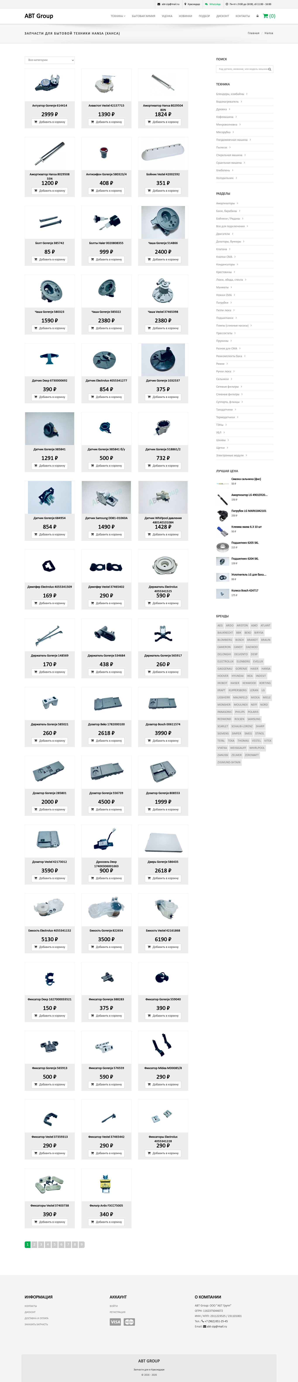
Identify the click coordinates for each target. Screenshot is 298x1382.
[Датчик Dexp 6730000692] (50, 360)
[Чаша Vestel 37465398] (163, 291)
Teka (231, 741)
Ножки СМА (224, 295)
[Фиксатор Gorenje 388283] (106, 978)
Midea (255, 697)
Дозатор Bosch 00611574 (163, 724)
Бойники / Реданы (228, 218)
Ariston (242, 625)
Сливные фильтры (227, 394)
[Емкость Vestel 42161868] (163, 910)
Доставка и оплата (36, 1318)
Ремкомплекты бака (229, 356)
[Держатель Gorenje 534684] (106, 635)
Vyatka (222, 748)
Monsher (224, 704)
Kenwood (249, 683)
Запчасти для (149, 1369)
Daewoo (252, 647)
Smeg (248, 733)
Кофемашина (224, 117)
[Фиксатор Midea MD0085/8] (163, 1047)
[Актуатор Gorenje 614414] (50, 85)
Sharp (260, 726)
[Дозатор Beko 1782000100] (106, 703)
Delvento (241, 654)
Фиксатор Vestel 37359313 (50, 1137)
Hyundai (238, 676)
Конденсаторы (225, 264)
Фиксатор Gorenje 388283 (106, 999)
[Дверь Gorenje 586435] (163, 841)
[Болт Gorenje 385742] (50, 222)
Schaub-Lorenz (242, 726)
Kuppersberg (238, 690)
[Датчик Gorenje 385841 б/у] (106, 428)
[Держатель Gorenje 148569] (50, 635)
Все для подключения (230, 226)
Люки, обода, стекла (229, 280)
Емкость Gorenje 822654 (106, 930)
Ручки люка (223, 371)
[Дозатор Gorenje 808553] (163, 772)
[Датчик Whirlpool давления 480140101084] (163, 497)
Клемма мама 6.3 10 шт (246, 527)
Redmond (224, 719)
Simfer (236, 733)
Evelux (258, 661)
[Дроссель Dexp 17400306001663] (106, 841)
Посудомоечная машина (232, 140)
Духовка (221, 109)
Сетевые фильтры (227, 386)
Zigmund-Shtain (229, 762)
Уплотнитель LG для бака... (248, 574)
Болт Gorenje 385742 (49, 243)
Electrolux (225, 661)
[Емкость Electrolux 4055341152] (50, 910)
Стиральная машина (229, 155)
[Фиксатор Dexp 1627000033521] (50, 978)
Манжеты (222, 287)
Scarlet (223, 726)
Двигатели (223, 234)
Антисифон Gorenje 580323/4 (106, 174)
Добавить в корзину (52, 122)
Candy (238, 647)
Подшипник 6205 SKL (245, 543)
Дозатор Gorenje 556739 (106, 793)
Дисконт (222, 16)
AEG (220, 625)
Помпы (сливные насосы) (232, 325)
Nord (264, 704)
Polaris (253, 712)
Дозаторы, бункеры (228, 241)
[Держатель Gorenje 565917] (163, 635)
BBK (238, 632)
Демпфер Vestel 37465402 (106, 587)
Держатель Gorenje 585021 (50, 724)
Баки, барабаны (226, 211)
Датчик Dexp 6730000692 (49, 380)
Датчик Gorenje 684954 (50, 518)
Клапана (221, 249)
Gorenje (241, 668)
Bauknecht (225, 632)
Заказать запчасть (36, 1324)
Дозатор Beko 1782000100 (106, 724)
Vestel (256, 741)
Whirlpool (257, 748)
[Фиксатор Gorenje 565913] (50, 1047)
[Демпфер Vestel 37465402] (106, 566)
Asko (254, 625)
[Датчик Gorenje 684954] (50, 497)
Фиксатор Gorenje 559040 (163, 999)
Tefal (221, 741)
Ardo (229, 625)
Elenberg (243, 661)
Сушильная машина (229, 163)
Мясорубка (223, 132)
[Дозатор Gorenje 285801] (50, 772)
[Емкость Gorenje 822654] (106, 910)
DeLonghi (224, 654)
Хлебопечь (223, 170)
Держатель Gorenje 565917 (163, 655)
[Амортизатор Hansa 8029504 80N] (163, 85)
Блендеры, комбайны (230, 94)
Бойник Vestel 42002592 (163, 174)
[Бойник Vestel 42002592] (163, 153)
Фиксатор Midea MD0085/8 (163, 1068)
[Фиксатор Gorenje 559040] (163, 978)
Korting (265, 683)
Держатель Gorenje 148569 (50, 655)
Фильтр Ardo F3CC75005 (106, 1205)
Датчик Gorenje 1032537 (163, 380)
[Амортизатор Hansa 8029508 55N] (50, 153)
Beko (248, 632)
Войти (114, 1306)
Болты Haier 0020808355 (106, 243)
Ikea (250, 676)
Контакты (243, 16)
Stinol (259, 733)
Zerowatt (252, 755)
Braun (265, 640)
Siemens (223, 733)
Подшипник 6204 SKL (245, 558)
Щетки (220, 448)
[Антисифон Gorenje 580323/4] (106, 153)
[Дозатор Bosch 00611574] (163, 703)
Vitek (267, 741)
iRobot (222, 683)
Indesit (261, 676)
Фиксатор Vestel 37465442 (106, 1137)
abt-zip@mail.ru (216, 1326)
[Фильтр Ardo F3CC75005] (106, 1185)
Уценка (167, 16)
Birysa (258, 632)
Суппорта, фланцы (228, 402)
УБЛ (218, 432)
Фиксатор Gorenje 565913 (49, 1068)
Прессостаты (224, 333)
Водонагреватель (227, 101)
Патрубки (222, 302)
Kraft (221, 690)
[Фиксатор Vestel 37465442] (106, 1116)
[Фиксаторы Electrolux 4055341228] (163, 1116)
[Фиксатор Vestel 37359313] (50, 1116)
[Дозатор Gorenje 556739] (106, 772)
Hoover (223, 676)
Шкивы (221, 440)
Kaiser (235, 683)
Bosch (239, 640)
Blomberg (225, 640)
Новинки (185, 16)
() (272, 16)
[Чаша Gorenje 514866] (163, 222)
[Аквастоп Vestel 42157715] (106, 85)
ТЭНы (219, 425)
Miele (267, 697)
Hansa (266, 668)
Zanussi (223, 755)
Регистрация (117, 1312)
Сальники (222, 379)
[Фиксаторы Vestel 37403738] (50, 1185)
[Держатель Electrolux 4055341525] (163, 566)
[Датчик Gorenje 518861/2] (163, 428)
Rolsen (239, 719)
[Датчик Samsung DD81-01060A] (106, 497)
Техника (117, 16)
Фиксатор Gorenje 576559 (106, 1068)
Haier (254, 668)
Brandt (252, 640)
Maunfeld (240, 697)
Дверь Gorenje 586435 (163, 862)
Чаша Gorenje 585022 (106, 312)
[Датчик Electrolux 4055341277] (106, 360)
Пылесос (221, 147)
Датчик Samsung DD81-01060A (106, 518)
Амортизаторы (225, 203)
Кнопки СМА (224, 257)
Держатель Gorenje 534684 (106, 655)
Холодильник (225, 178)
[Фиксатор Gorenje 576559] (106, 1047)
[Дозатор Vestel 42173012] (50, 841)
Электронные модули (230, 455)
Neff (254, 704)
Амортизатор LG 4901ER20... (249, 495)
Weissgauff (238, 748)
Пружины (222, 341)
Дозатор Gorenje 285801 (50, 793)
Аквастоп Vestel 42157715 (106, 105)
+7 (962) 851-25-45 (216, 1321)
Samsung (254, 719)
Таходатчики (224, 409)
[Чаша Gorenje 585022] (106, 291)
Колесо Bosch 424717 (244, 590)
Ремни (220, 364)
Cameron (224, 647)
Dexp (254, 654)
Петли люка (223, 310)
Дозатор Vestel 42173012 (49, 862)
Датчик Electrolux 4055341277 (106, 380)
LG (263, 690)
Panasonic (225, 712)
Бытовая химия (143, 16)
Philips (240, 712)
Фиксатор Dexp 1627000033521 (50, 999)
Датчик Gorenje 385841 (50, 449)
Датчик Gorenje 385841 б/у (106, 449)
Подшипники (224, 318)
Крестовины (224, 272)
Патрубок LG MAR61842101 (248, 511)
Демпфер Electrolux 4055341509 (49, 587)
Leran (254, 690)
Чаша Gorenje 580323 (49, 312)
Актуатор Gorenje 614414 (49, 105)
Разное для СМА (226, 348)
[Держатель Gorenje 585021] (50, 703)
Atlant (265, 625)
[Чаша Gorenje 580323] (50, 291)
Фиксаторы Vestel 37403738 (50, 1205)
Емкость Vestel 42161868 (163, 930)
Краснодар (194, 4)
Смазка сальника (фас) (246, 479)
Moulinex (241, 704)
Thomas (243, 741)
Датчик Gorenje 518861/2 (163, 449)
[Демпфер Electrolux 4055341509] (50, 566)
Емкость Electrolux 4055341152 (49, 930)
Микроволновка (226, 124)
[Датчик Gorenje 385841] (50, 428)
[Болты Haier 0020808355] (106, 222)
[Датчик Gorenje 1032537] (163, 360)
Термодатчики (225, 417)
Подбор (204, 16)
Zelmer (236, 755)
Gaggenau (225, 668)
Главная (254, 33)
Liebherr (224, 697)
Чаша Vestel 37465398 (163, 312)
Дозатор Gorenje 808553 (163, 793)
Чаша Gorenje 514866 (163, 243)
